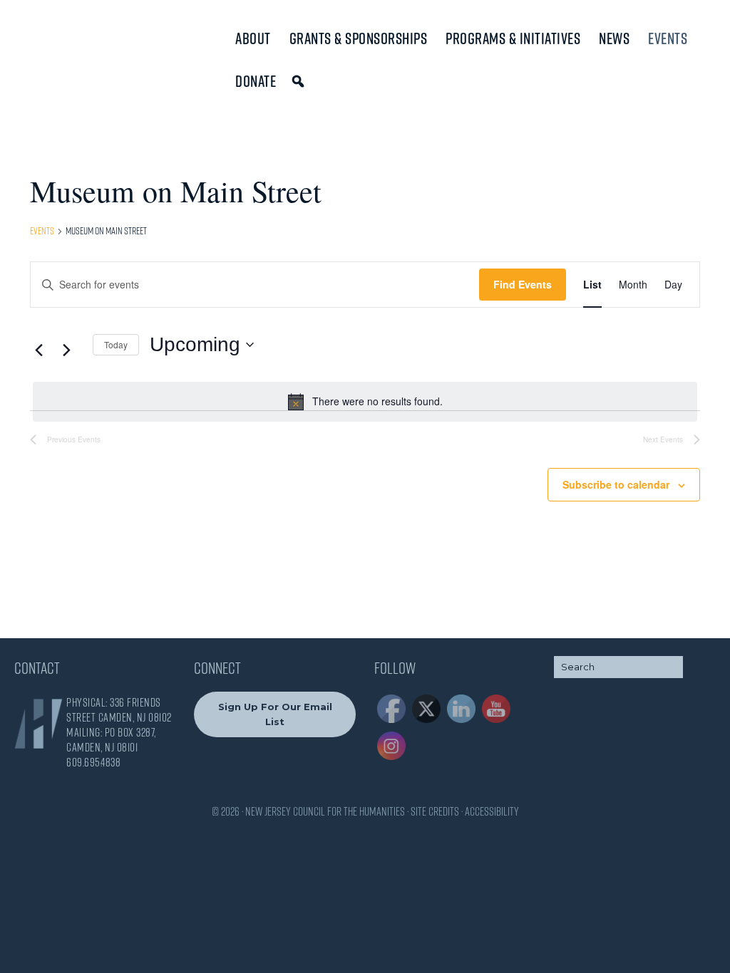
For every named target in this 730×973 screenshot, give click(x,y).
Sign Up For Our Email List (275, 714)
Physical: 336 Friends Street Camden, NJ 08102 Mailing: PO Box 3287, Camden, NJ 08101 (119, 724)
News (614, 38)
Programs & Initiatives (513, 38)
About (253, 38)
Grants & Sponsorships (358, 38)
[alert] (365, 402)
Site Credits (435, 811)
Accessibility (492, 811)
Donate (255, 81)
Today (116, 344)
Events (667, 38)
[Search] (300, 81)
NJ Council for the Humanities (75, 44)
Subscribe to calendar (615, 484)
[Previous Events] (38, 349)
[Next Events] (66, 349)
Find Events (522, 284)
